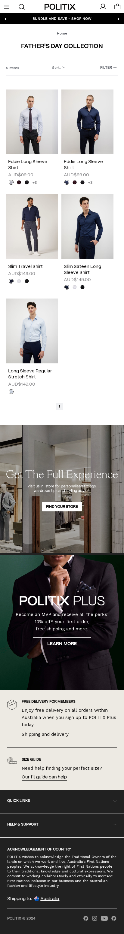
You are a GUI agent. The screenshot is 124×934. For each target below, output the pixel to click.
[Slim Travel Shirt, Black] (27, 281)
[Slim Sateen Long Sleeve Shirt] (87, 226)
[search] (22, 6)
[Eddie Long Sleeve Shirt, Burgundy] (19, 182)
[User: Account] (103, 6)
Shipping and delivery (45, 734)
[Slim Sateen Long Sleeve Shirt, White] (75, 287)
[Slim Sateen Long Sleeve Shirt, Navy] (67, 287)
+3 (35, 182)
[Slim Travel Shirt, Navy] (11, 281)
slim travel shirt (25, 267)
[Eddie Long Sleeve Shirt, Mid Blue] (11, 182)
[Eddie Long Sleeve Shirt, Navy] (67, 182)
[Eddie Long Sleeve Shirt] (32, 121)
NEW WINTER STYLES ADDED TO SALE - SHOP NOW (62, 18)
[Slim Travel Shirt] (32, 226)
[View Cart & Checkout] (117, 8)
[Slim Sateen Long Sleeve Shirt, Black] (82, 287)
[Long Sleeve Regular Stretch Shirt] (32, 331)
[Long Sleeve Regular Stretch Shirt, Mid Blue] (11, 392)
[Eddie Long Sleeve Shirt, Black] (27, 182)
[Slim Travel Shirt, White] (19, 281)
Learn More (61, 644)
